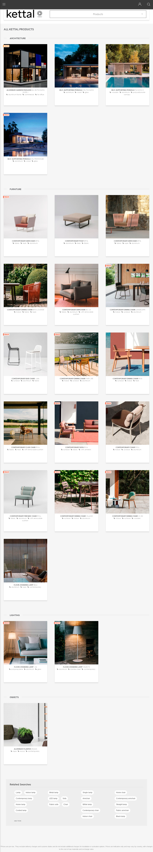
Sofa (64, 798)
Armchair (86, 798)
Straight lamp (121, 804)
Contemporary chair (91, 810)
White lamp (87, 804)
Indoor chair (87, 816)
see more (17, 821)
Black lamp (120, 816)
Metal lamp (53, 792)
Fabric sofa (53, 804)
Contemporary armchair (125, 798)
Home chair (121, 792)
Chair (66, 804)
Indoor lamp (30, 792)
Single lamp (87, 792)
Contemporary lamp (24, 798)
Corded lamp (21, 810)
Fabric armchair (122, 810)
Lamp (18, 792)
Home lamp (20, 804)
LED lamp (53, 798)
